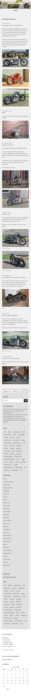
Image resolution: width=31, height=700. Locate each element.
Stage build (24, 462)
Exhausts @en (7, 443)
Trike (4, 556)
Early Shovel (16, 440)
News (13, 451)
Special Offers (7, 550)
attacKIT (5, 485)
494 (4, 479)
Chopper (6, 437)
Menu (16, 10)
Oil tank (6, 453)
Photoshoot (6, 538)
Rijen (4, 544)
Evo (4, 499)
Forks (23, 443)
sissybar (11, 462)
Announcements (7, 482)
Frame (5, 445)
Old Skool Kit (6, 214)
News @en (19, 451)
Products (5, 541)
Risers (18, 459)
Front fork (11, 445)
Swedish (15, 464)
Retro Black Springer (9, 459)
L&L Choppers (17, 3)
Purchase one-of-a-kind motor (12, 25)
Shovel (6, 462)
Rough (23, 459)
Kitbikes (5, 517)
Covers (18, 437)
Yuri (21, 470)
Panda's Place (6, 535)
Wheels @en (15, 470)
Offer (3, 113)
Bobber (14, 434)
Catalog (5, 491)
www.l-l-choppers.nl (7, 659)
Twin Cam (5, 559)
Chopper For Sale (8, 145)
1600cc (10, 432)
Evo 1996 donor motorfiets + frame (13, 277)
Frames (5, 508)
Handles (6, 448)
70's (5, 432)
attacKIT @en (17, 432)
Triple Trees (7, 470)
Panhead (18, 453)
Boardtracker (7, 434)
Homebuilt (6, 511)
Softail (17, 462)
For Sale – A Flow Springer (10, 358)
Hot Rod (5, 514)
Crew (4, 497)
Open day (12, 453)
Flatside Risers (17, 443)
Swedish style (18, 467)
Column (5, 494)
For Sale (5, 505)
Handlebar (18, 445)
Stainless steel (8, 464)
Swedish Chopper (8, 467)
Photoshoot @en (8, 456)
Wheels (5, 565)
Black (23, 432)
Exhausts (5, 502)
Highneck (18, 448)
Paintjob (5, 532)
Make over (6, 523)
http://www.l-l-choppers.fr (9, 577)
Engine (23, 440)
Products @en (18, 456)
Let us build (6, 520)
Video (4, 562)
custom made (7, 440)
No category (6, 529)
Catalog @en (21, 434)
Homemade (7, 451)
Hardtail (12, 448)
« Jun (7, 689)
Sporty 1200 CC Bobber (10, 315)
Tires (25, 467)
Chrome (12, 437)
